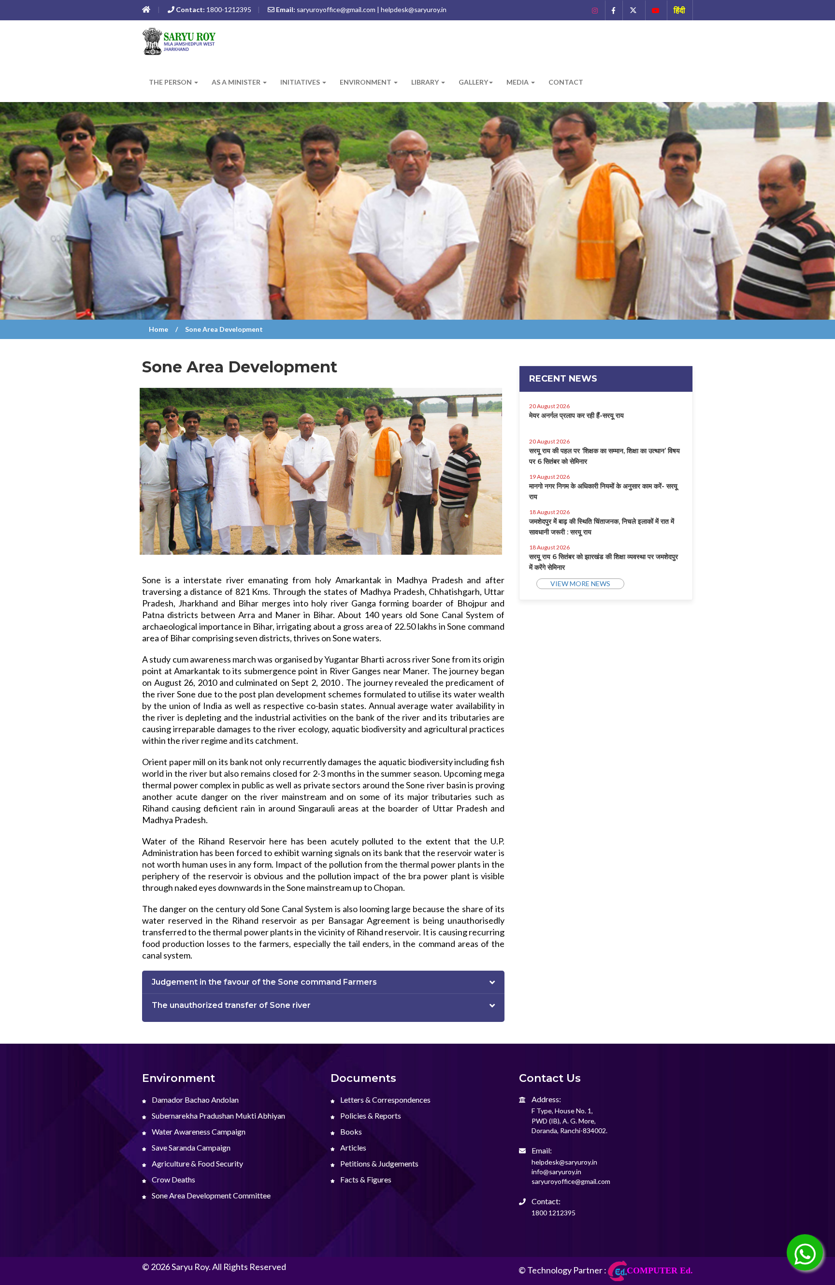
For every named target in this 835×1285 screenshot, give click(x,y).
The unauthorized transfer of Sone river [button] (231, 1005)
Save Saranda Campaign (190, 1147)
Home (158, 329)
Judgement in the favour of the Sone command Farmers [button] (264, 982)
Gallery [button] (473, 82)
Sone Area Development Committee (210, 1195)
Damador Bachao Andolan (194, 1099)
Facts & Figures (365, 1179)
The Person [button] (171, 82)
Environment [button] (366, 82)
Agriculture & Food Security (196, 1163)
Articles (352, 1147)
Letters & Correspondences (385, 1099)
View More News (580, 583)
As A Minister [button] (237, 82)
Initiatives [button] (300, 82)
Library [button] (425, 82)
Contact (565, 82)
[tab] (323, 982)
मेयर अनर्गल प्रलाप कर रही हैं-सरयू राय (576, 415)
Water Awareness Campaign (197, 1131)
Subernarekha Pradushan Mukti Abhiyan (217, 1115)
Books (350, 1131)
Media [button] (518, 82)
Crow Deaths (172, 1179)
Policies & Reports (370, 1115)
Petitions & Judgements (378, 1163)
